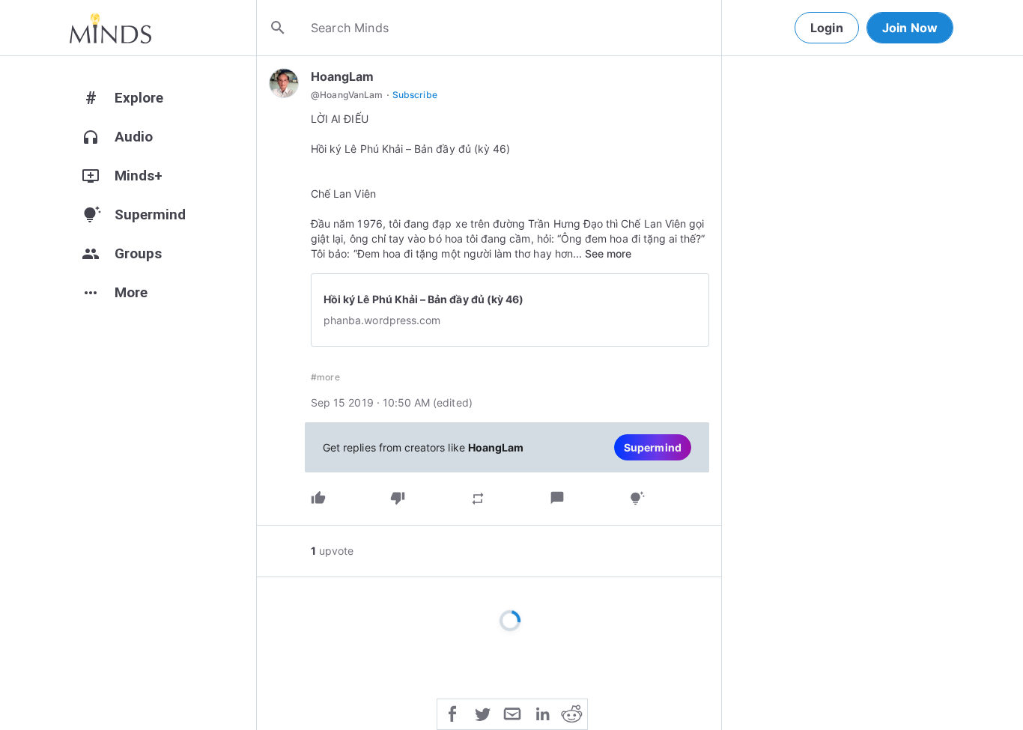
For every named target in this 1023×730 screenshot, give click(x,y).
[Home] (110, 27)
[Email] (512, 712)
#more (325, 377)
